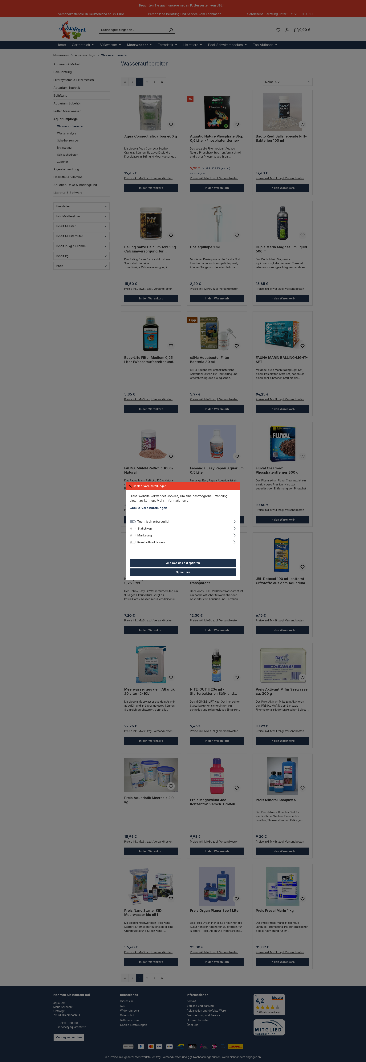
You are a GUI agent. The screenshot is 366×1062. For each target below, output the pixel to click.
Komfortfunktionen (151, 542)
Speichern (183, 572)
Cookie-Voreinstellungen (149, 486)
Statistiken (144, 528)
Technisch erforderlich (153, 521)
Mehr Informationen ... (173, 500)
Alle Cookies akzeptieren (183, 563)
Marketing (144, 535)
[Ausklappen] (234, 520)
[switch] (133, 528)
